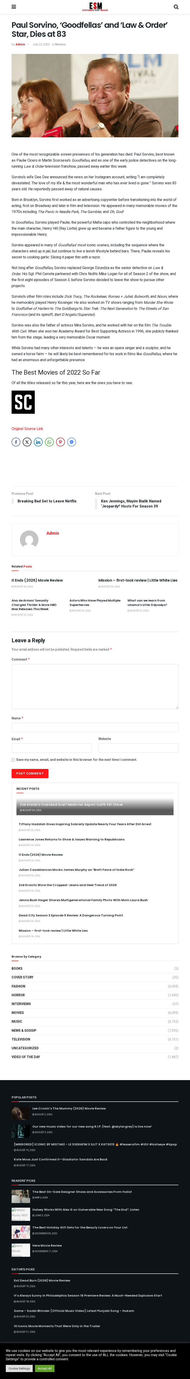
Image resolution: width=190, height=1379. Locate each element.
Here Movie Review (47, 1245)
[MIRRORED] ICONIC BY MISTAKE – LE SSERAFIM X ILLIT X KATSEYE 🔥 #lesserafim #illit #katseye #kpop (95, 1144)
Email (17, 739)
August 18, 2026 (25, 1301)
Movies (60, 44)
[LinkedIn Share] (38, 442)
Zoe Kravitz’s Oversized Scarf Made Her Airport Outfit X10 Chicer (71, 804)
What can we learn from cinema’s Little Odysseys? (147, 602)
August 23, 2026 (23, 615)
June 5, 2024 (42, 1215)
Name (18, 718)
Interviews (21, 1004)
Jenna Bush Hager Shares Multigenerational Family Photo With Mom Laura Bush (83, 900)
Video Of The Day (26, 1057)
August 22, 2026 (139, 610)
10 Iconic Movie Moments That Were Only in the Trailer (57, 1326)
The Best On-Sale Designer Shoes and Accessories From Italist (82, 1192)
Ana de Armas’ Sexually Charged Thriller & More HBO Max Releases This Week (34, 604)
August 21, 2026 (25, 1332)
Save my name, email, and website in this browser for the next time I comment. (76, 759)
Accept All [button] (45, 1368)
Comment (21, 659)
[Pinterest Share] (60, 442)
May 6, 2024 (41, 1197)
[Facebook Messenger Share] (71, 442)
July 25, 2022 (41, 44)
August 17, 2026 (25, 1165)
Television (21, 1039)
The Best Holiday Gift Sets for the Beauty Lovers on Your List (79, 1227)
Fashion (18, 986)
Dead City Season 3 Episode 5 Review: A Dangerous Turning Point (71, 915)
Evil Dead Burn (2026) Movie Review (42, 1280)
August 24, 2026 (23, 586)
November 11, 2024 (46, 1251)
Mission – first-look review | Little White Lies (137, 580)
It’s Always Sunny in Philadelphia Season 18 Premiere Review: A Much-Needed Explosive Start (88, 1295)
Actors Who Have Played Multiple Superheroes (95, 602)
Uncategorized (25, 1048)
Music (17, 1021)
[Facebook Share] (16, 442)
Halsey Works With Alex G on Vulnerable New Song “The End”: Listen (85, 1209)
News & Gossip (24, 1030)
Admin (20, 44)
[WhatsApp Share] (49, 442)
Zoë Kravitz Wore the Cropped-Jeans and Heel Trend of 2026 (68, 885)
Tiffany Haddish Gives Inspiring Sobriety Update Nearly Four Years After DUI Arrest (85, 824)
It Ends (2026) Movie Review (37, 580)
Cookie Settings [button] (19, 1368)
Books (17, 968)
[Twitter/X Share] (27, 442)
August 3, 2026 (43, 1132)
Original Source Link (27, 429)
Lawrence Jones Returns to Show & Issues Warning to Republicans (71, 839)
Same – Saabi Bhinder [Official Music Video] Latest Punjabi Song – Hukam (74, 1311)
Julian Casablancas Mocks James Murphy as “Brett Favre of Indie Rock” (76, 870)
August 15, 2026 (25, 1150)
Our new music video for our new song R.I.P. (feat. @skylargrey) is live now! (92, 1126)
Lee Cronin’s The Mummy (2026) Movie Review (69, 1108)
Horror (18, 995)
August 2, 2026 (43, 1114)
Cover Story (22, 977)
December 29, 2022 (46, 1233)
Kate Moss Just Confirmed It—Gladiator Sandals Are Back (61, 1159)
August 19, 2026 (25, 1286)
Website (104, 739)
